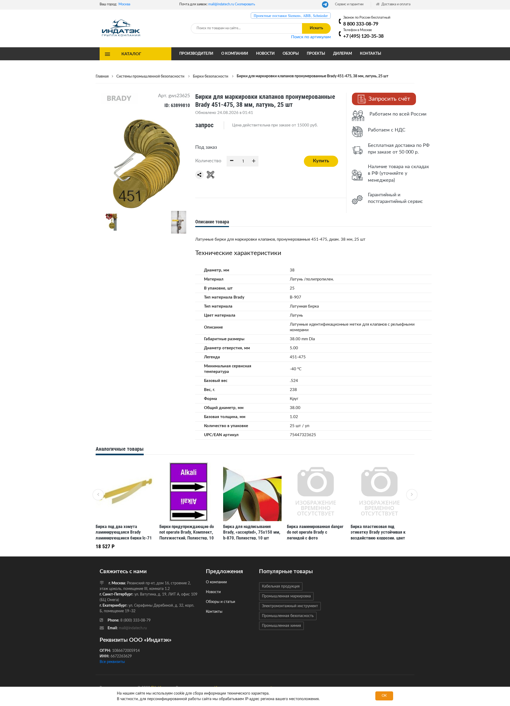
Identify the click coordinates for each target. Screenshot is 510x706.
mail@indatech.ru (221, 4)
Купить (321, 161)
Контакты (370, 54)
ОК (384, 696)
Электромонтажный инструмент (290, 606)
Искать (316, 28)
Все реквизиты (112, 662)
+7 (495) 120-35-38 (363, 36)
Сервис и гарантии (349, 4)
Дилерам (342, 54)
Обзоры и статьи (220, 602)
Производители (196, 54)
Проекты (316, 54)
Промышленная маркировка (286, 596)
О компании (234, 54)
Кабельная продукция (281, 586)
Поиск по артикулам (311, 37)
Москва (124, 4)
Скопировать (245, 4)
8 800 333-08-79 (360, 24)
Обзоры (291, 54)
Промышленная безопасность (288, 616)
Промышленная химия (281, 626)
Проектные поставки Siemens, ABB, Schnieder (291, 15)
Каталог (131, 54)
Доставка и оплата (395, 4)
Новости (265, 54)
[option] (125, 508)
